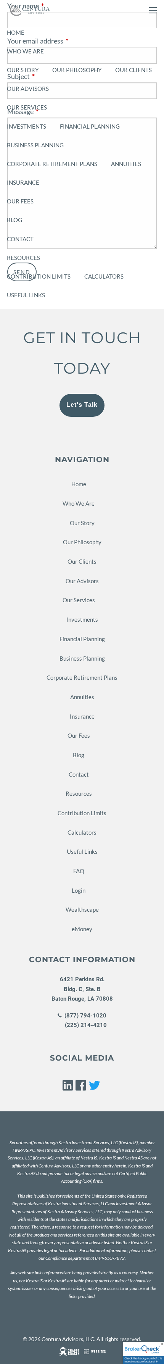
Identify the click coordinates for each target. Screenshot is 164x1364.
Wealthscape (82, 909)
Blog (14, 219)
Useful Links (26, 295)
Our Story (23, 69)
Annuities (126, 163)
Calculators (104, 276)
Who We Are (25, 51)
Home (15, 32)
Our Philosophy (76, 69)
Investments (26, 126)
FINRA (18, 1150)
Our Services (27, 107)
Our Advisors (28, 88)
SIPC (30, 1150)
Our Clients (133, 69)
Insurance (23, 182)
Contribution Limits (39, 276)
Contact (20, 238)
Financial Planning (90, 126)
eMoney (82, 928)
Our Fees (20, 201)
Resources (23, 257)
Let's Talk (82, 404)
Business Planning (35, 145)
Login (78, 890)
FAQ (78, 870)
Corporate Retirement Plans (52, 163)
